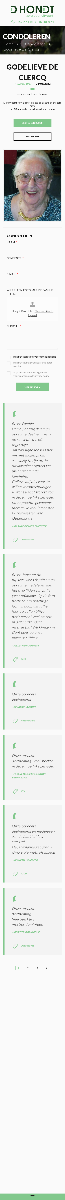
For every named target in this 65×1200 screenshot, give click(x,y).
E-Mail (12, 274)
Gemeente (15, 258)
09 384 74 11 (46, 22)
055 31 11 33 (25, 22)
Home (8, 44)
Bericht (14, 326)
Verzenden (32, 387)
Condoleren (35, 44)
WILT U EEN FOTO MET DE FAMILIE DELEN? (30, 292)
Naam (12, 242)
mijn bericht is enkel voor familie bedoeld (34, 356)
